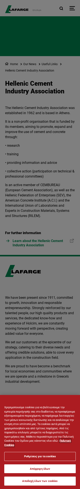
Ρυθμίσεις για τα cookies (40, 456)
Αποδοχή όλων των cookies (40, 481)
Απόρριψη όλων (40, 468)
